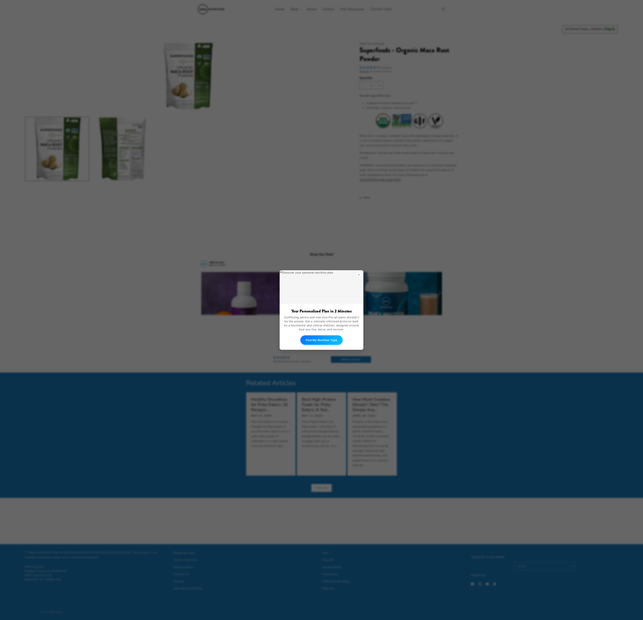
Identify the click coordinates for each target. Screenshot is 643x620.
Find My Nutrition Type (321, 340)
